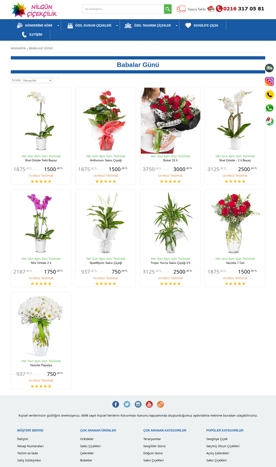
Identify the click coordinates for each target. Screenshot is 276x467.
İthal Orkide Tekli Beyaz (41, 160)
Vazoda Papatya (41, 365)
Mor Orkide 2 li (41, 263)
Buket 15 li (170, 160)
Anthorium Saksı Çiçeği (106, 160)
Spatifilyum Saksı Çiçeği (105, 263)
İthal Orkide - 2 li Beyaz (235, 160)
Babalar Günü (41, 48)
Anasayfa (18, 48)
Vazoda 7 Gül (235, 263)
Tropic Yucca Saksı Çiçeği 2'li (170, 263)
